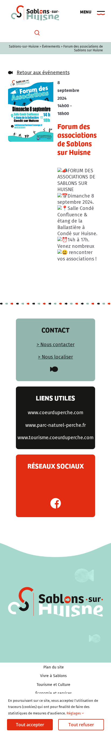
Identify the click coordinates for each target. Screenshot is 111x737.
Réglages (74, 713)
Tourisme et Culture (53, 684)
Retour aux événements (43, 72)
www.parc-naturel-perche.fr (55, 425)
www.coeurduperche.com (55, 413)
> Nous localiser (55, 357)
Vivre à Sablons (53, 676)
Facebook (55, 503)
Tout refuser (81, 725)
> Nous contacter (56, 345)
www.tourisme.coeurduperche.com (55, 438)
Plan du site (53, 667)
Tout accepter (30, 725)
